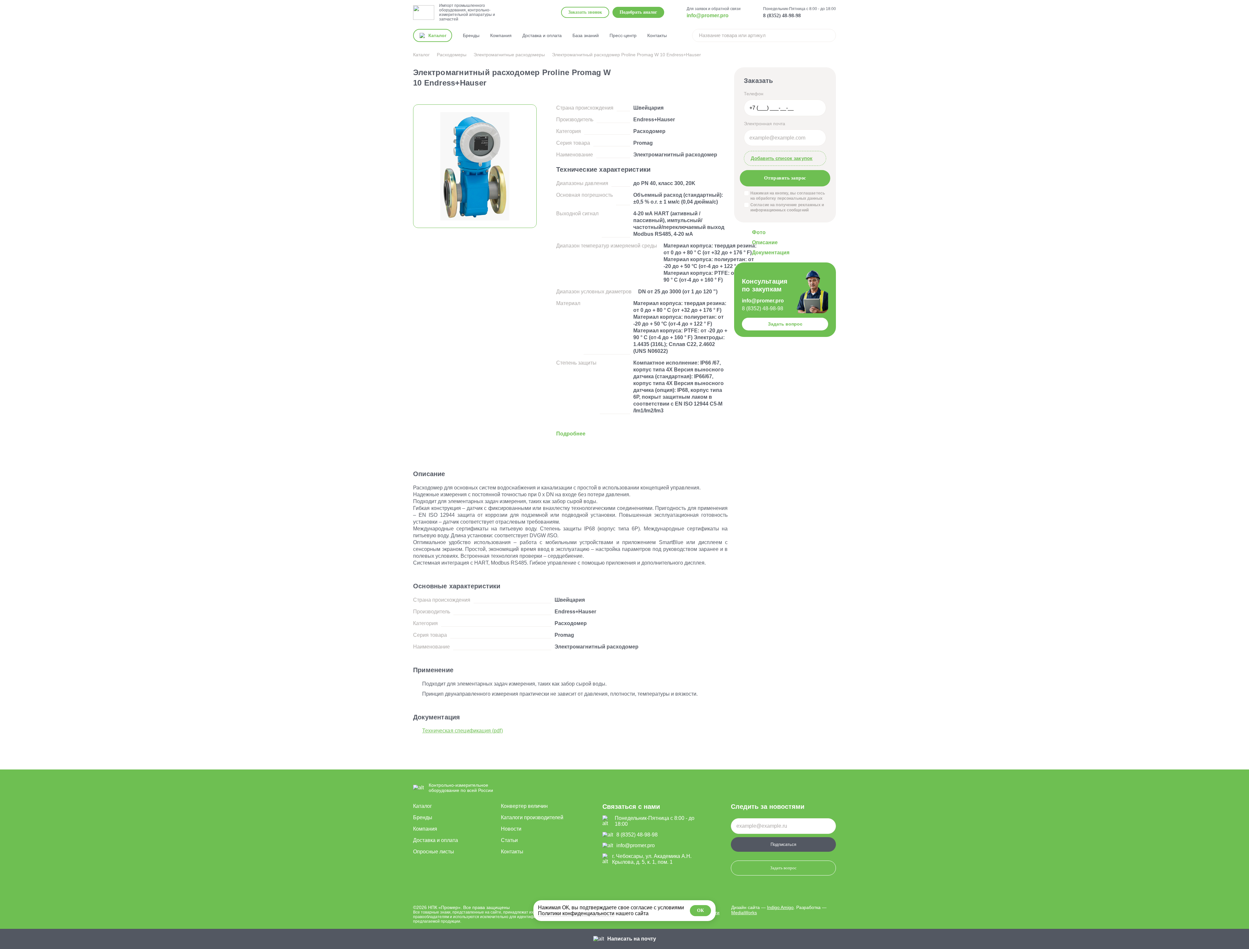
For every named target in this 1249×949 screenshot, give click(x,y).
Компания (501, 35)
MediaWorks (744, 912)
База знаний (585, 35)
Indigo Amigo (780, 907)
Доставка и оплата (542, 35)
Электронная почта (764, 123)
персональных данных (800, 198)
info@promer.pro (708, 15)
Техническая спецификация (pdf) (462, 730)
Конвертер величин (524, 806)
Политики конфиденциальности (576, 913)
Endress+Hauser (654, 119)
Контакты (657, 35)
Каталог (422, 806)
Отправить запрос (785, 177)
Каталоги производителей (532, 817)
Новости (511, 829)
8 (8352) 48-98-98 (782, 15)
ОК (700, 910)
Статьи (509, 840)
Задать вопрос (785, 324)
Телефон (753, 93)
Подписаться (783, 844)
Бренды (471, 35)
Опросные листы (433, 851)
